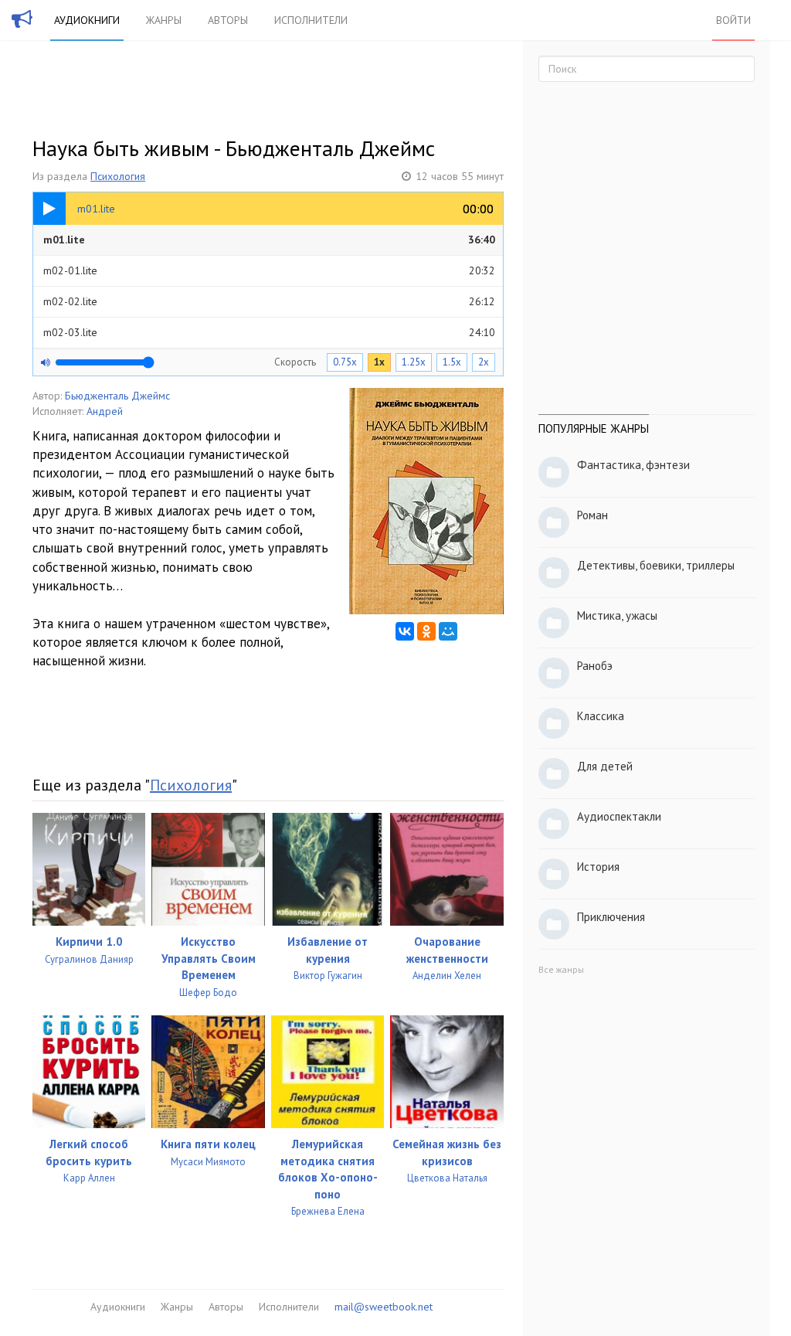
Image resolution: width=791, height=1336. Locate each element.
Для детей (605, 766)
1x (379, 362)
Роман (592, 515)
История (598, 866)
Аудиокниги (87, 20)
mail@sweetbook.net (383, 1307)
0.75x (345, 362)
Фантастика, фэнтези (633, 464)
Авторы (228, 20)
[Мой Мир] (448, 631)
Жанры (164, 20)
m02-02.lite (269, 301)
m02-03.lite (269, 332)
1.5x (452, 362)
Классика (600, 716)
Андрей (105, 411)
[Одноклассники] (426, 631)
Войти (733, 20)
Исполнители (311, 20)
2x (483, 362)
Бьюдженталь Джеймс (117, 396)
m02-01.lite (269, 270)
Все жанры (561, 969)
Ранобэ (595, 665)
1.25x (414, 362)
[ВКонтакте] (405, 631)
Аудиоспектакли (619, 816)
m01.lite (269, 239)
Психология (117, 176)
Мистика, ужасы (617, 615)
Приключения (611, 916)
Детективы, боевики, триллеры (656, 565)
